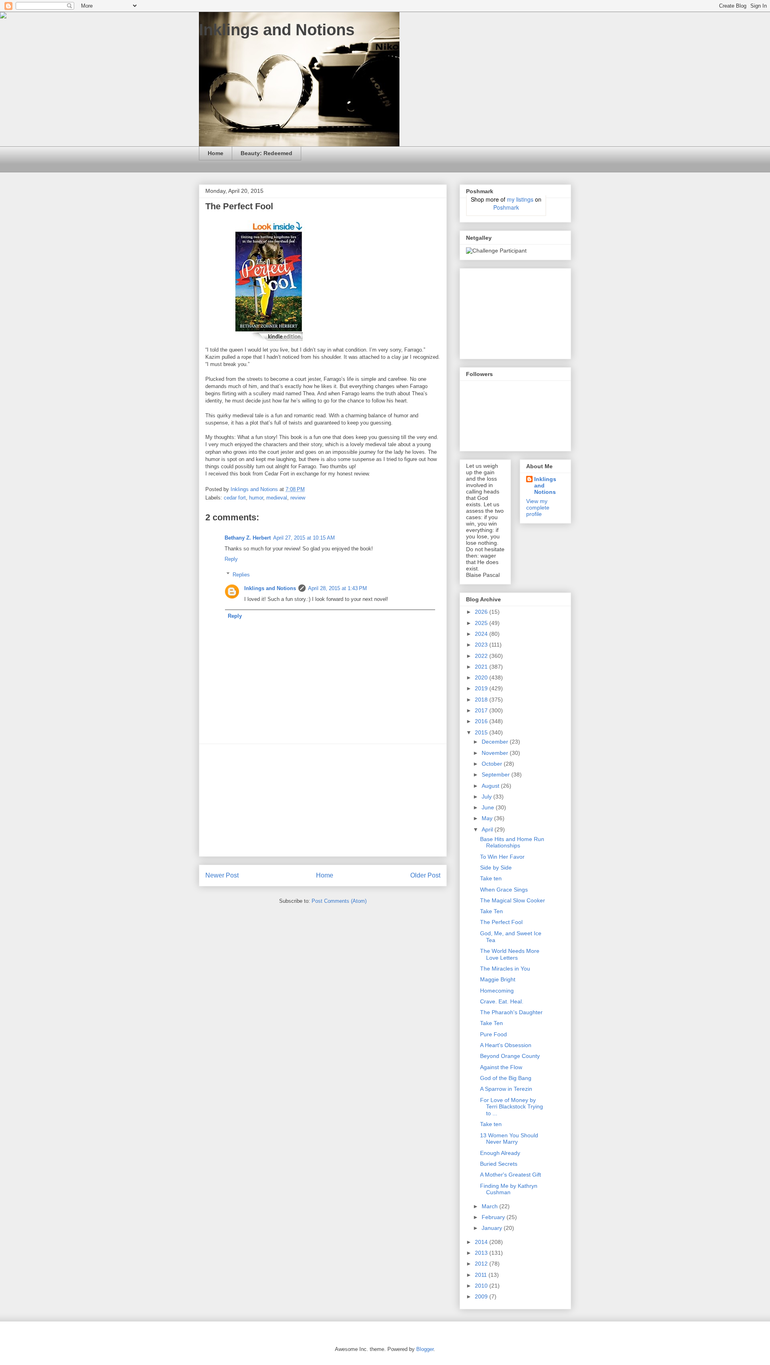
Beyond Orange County (510, 1056)
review (297, 498)
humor (256, 498)
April (488, 829)
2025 (482, 623)
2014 (482, 1242)
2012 (482, 1263)
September (496, 774)
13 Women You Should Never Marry (509, 1138)
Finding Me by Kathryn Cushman (508, 1189)
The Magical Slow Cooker (512, 900)
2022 (482, 656)
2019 (482, 688)
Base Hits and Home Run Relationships (512, 842)
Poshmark (506, 207)
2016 (482, 721)
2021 (482, 666)
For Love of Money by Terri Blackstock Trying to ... (511, 1107)
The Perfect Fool (501, 922)
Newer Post (222, 875)
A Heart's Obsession (505, 1045)
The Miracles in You (505, 968)
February (494, 1217)
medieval (276, 498)
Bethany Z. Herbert (248, 538)
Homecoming (497, 990)
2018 (482, 699)
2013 (482, 1253)
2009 (482, 1296)
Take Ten (491, 911)
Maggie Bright (497, 979)
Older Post (425, 875)
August (491, 786)
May (488, 818)
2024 (482, 634)
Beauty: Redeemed (266, 153)
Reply (231, 559)
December (496, 741)
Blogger (425, 1349)
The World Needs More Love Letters (509, 954)
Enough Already (500, 1153)
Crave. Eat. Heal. (501, 1001)
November (496, 753)
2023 (482, 644)
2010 (482, 1285)
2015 (482, 732)
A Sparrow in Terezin (506, 1089)
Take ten (491, 878)
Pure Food (493, 1034)
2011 (481, 1275)
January (493, 1228)
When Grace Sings (504, 889)
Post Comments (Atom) (339, 901)
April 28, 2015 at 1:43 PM (337, 588)
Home (215, 153)
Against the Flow (501, 1067)
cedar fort (235, 498)
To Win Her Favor (502, 856)
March (490, 1206)
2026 (482, 612)
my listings (520, 199)
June (489, 807)
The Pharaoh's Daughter (511, 1012)
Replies (241, 574)
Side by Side (496, 867)
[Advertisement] (323, 800)
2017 (482, 710)
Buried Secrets (498, 1164)
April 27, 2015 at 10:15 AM (304, 538)
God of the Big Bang (505, 1078)
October (493, 763)
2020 (482, 677)
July (487, 796)
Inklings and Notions (277, 29)
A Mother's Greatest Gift (510, 1174)
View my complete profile (537, 507)
